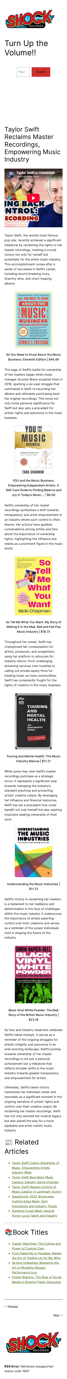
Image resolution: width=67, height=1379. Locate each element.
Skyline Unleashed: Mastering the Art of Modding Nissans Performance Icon (35, 1267)
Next (56, 1315)
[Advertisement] (33, 103)
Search (41, 72)
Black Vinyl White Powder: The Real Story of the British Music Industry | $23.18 (33, 1014)
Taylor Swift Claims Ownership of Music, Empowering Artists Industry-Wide (35, 1167)
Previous (13, 1306)
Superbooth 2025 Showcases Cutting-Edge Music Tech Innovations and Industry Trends (34, 1201)
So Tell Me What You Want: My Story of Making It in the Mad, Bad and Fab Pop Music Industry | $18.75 (33, 626)
